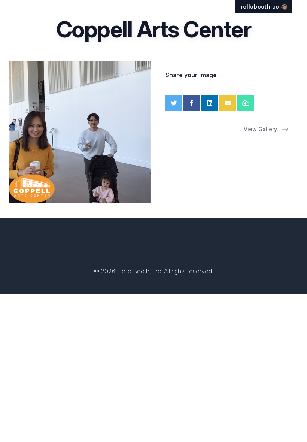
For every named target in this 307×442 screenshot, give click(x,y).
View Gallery (260, 129)
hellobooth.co (263, 6)
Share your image (191, 75)
